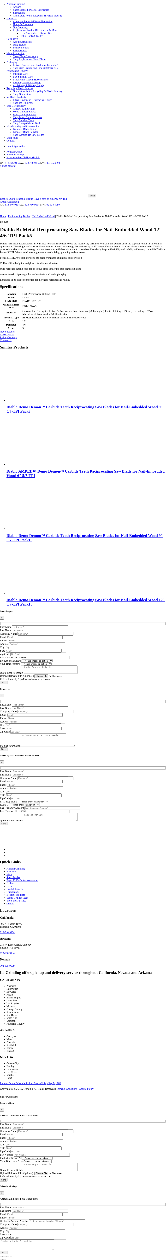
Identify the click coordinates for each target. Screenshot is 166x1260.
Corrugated (12, 38)
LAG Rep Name (8, 801)
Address (4, 644)
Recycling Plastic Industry (19, 88)
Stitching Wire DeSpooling (27, 82)
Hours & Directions (23, 24)
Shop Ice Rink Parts (23, 102)
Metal (9, 874)
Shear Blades (13, 877)
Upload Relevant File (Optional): (17, 676)
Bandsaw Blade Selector (25, 132)
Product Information (10, 745)
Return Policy (41, 1083)
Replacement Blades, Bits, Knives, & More (35, 30)
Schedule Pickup (25, 1083)
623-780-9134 (32, 163)
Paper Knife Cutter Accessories (22, 880)
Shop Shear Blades (16, 900)
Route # (4, 804)
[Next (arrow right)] (4, 1259)
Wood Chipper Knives (24, 111)
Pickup (15, 154)
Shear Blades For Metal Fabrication (31, 9)
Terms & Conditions (66, 1088)
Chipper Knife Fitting (24, 108)
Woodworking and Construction (22, 126)
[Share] (7, 1256)
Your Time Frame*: (10, 663)
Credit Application (15, 146)
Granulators (12, 892)
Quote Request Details (11, 672)
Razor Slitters (20, 50)
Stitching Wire (20, 73)
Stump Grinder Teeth (17, 897)
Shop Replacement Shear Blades (29, 59)
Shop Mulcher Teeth (23, 120)
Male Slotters (19, 44)
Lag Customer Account (12, 808)
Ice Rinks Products (16, 97)
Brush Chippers (14, 889)
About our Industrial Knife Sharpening (33, 21)
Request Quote (8, 1083)
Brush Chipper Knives (24, 114)
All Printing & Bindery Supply (28, 85)
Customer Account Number (14, 1221)
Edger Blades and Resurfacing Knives (32, 100)
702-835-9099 (52, 163)
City (2, 647)
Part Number (6, 657)
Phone (3, 640)
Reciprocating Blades (19, 216)
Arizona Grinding (15, 4)
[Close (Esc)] (11, 1256)
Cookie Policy (86, 1088)
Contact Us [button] (6, 340)
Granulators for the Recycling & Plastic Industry (37, 15)
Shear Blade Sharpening (25, 56)
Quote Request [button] (7, 331)
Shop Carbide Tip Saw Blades (28, 134)
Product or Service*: (10, 660)
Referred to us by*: (10, 679)
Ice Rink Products (15, 894)
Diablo (9, 883)
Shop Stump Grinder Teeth (27, 123)
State (2, 650)
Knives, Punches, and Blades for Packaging (35, 65)
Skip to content (7, 165)
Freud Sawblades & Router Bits (35, 33)
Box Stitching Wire (23, 76)
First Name (5, 627)
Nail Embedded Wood (43, 216)
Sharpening (19, 12)
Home (3, 216)
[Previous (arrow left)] (1, 1259)
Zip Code (5, 654)
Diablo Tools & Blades (31, 36)
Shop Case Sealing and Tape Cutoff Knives (35, 68)
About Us (11, 18)
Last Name (5, 630)
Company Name (8, 633)
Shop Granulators (22, 94)
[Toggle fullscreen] (4, 1256)
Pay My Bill (23, 157)
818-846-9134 (12, 163)
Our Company (20, 27)
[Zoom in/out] (1, 1256)
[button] (83, 336)
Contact (10, 140)
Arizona (17, 6)
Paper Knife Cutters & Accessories (30, 79)
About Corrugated (22, 41)
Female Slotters (21, 47)
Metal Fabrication (15, 53)
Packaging (11, 62)
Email (3, 637)
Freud (9, 886)
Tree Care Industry (16, 105)
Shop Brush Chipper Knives (27, 117)
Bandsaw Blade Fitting (24, 129)
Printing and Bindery (17, 70)
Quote (14, 151)
